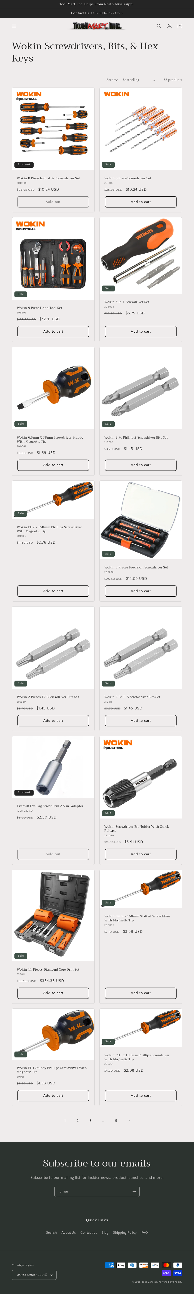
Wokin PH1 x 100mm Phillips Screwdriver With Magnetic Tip (137, 1057)
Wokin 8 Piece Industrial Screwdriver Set (48, 178)
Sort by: (112, 80)
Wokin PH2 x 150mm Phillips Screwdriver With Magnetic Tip (49, 529)
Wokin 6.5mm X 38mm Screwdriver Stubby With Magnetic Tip (50, 440)
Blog (105, 1233)
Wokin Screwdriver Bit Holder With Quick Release (136, 829)
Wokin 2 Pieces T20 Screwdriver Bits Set (48, 697)
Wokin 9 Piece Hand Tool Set (39, 308)
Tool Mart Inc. (150, 1282)
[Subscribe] (134, 1191)
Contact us (88, 1233)
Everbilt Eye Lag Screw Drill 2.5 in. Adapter (50, 806)
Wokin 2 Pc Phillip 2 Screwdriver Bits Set (136, 438)
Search (51, 1233)
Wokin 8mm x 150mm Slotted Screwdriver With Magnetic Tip (137, 919)
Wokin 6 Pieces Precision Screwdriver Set (136, 568)
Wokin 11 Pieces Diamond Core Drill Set (48, 970)
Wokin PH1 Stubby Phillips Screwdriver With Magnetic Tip (52, 1070)
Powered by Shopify (170, 1282)
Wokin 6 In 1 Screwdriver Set (126, 302)
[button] (14, 26)
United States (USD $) (32, 1274)
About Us (69, 1233)
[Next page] (129, 1121)
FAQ (144, 1233)
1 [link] (65, 1121)
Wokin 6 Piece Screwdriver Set (127, 178)
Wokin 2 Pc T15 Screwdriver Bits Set (132, 697)
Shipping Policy (125, 1233)
